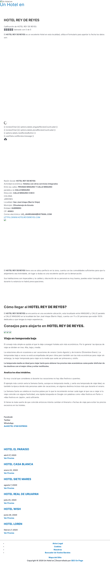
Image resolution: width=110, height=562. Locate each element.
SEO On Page (77, 560)
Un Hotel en (12, 4)
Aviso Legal (58, 543)
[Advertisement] (55, 160)
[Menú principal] (5, 8)
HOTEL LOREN (13, 524)
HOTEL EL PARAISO (16, 449)
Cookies (57, 546)
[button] (55, 417)
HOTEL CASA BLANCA (18, 464)
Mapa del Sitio (55, 557)
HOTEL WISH (12, 509)
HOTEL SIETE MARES (17, 479)
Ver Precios (9, 458)
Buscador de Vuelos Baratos (57, 553)
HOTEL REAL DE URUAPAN (21, 494)
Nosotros (58, 550)
